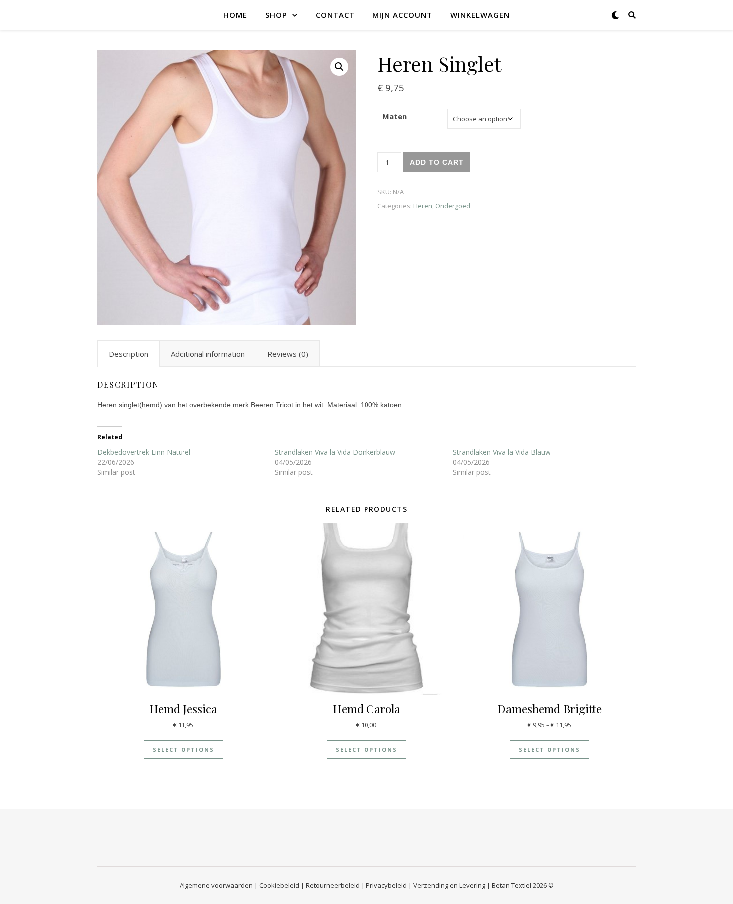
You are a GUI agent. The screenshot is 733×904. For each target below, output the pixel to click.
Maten (394, 116)
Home (235, 15)
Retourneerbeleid (333, 885)
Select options (183, 749)
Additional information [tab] (208, 354)
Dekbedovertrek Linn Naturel (143, 452)
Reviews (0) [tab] (287, 354)
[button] (339, 67)
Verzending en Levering (449, 885)
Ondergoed (452, 205)
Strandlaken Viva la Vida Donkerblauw (335, 452)
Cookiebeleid (279, 885)
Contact (335, 15)
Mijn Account (402, 15)
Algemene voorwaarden (216, 885)
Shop (276, 15)
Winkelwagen (480, 15)
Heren (422, 205)
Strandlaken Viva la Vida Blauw (501, 452)
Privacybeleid (386, 885)
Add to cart (437, 162)
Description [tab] (128, 354)
